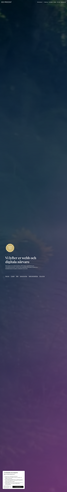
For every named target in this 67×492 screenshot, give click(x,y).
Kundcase (51, 2)
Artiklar (54, 2)
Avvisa (10, 486)
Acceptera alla (18, 486)
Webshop (46, 2)
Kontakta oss (63, 2)
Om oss (58, 2)
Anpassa (6, 486)
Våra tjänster (39, 2)
